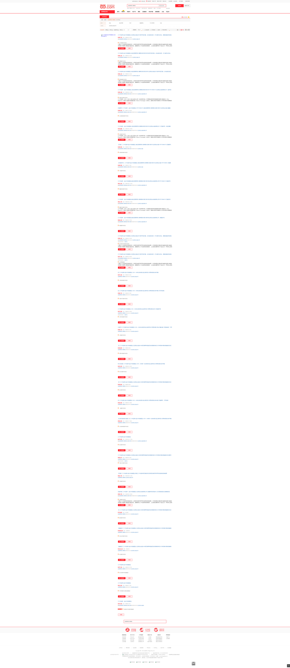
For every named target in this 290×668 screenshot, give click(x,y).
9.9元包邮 (159, 8)
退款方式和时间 (159, 641)
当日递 (149, 637)
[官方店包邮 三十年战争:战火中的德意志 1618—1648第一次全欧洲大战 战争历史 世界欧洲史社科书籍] (108, 370)
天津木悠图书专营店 (123, 316)
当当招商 (134, 647)
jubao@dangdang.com (163, 656)
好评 (110, 29)
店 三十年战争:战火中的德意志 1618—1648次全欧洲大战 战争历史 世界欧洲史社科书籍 (138, 272)
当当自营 (147, 29)
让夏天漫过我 (144, 8)
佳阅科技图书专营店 (123, 152)
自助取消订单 (141, 640)
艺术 (130, 23)
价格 (121, 29)
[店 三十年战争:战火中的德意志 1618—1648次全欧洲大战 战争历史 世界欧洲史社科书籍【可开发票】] (108, 297)
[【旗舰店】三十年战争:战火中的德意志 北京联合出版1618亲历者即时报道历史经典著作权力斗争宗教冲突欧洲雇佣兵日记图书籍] (108, 535)
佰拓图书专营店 (122, 134)
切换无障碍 (187, 1)
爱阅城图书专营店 (123, 79)
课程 (139, 11)
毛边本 (167, 11)
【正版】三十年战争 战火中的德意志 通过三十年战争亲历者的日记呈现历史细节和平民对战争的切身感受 (142, 473)
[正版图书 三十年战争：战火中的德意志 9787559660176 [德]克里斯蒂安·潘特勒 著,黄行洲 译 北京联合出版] (108, 114)
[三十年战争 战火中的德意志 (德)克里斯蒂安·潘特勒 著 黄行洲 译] (108, 60)
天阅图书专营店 (122, 481)
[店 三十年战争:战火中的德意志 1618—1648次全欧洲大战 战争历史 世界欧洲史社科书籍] (108, 279)
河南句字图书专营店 (123, 298)
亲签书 (128, 11)
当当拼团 (170, 1)
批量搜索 (185, 17)
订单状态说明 (141, 638)
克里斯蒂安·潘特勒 (123, 39)
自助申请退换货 (159, 638)
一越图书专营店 (122, 408)
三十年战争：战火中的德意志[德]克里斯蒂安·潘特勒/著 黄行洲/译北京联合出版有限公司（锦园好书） (141, 217)
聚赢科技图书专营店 (123, 189)
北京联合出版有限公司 (142, 93)
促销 (159, 29)
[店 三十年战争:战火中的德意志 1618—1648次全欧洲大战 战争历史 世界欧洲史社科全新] (108, 407)
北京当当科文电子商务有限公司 (134, 657)
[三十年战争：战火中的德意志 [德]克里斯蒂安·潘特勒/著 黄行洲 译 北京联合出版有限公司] (108, 133)
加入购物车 (121, 48)
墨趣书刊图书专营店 (123, 207)
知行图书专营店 (122, 390)
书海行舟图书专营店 (123, 463)
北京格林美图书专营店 (123, 426)
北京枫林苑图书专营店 (123, 115)
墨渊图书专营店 (122, 61)
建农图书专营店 (122, 517)
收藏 (129, 48)
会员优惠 (124, 641)
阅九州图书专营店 (123, 371)
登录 (140, 1)
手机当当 (148, 647)
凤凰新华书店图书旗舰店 (129, 609)
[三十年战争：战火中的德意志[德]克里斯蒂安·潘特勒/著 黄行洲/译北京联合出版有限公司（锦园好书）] (108, 224)
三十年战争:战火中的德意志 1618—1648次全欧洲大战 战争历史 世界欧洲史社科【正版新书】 (139, 309)
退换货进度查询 (159, 640)
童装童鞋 (157, 11)
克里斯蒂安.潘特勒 (121, 587)
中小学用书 (152, 23)
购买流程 (124, 637)
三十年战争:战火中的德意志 (124, 436)
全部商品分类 (104, 11)
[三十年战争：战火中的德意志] (108, 608)
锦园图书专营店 (122, 225)
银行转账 (132, 640)
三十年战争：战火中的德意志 (125, 601)
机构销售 (141, 647)
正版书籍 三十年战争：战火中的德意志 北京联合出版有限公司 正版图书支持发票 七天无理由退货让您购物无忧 (144, 491)
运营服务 (168, 638)
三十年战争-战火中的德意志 (124, 583)
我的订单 (154, 1)
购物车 (149, 1)
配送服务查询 (141, 637)
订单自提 (150, 640)
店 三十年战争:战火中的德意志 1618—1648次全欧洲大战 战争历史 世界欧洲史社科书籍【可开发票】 (141, 290)
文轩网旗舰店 (122, 262)
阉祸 (154, 8)
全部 (102, 19)
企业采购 (175, 1)
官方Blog (155, 647)
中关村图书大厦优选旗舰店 (124, 590)
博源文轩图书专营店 (123, 97)
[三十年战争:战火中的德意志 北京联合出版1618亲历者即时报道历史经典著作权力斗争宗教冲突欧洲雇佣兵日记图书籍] (108, 462)
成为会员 (143, 1)
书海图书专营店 (122, 499)
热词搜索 (169, 647)
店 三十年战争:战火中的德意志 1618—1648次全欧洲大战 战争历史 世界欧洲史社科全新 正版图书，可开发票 (143, 400)
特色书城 (151, 11)
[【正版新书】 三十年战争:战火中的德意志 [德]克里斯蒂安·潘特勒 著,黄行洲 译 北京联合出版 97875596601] (108, 169)
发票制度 (124, 638)
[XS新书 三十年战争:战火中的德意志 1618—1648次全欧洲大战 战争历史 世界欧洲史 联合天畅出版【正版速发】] (108, 334)
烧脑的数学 (150, 8)
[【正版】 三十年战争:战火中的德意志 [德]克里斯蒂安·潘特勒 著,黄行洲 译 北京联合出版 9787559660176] (108, 151)
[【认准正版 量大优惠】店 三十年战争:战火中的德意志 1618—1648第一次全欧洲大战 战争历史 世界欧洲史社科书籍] (108, 425)
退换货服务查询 (159, 637)
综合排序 (102, 29)
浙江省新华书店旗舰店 (123, 572)
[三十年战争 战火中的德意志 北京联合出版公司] (108, 41)
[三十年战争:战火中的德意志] (108, 443)
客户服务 (181, 1)
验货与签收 (150, 641)
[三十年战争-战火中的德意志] (108, 589)
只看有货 (153, 29)
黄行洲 (129, 93)
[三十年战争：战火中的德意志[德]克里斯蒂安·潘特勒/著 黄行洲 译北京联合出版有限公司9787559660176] (108, 188)
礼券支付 (132, 641)
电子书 (134, 11)
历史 (110, 23)
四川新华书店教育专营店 (124, 243)
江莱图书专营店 (122, 335)
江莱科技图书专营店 (123, 280)
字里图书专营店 (122, 170)
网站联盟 (128, 647)
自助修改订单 (141, 641)
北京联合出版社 (141, 605)
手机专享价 (164, 29)
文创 (163, 11)
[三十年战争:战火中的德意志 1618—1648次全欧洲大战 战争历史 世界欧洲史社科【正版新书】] (108, 315)
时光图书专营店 (122, 554)
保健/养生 (141, 23)
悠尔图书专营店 (122, 444)
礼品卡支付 (132, 638)
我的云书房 (159, 1)
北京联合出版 (140, 148)
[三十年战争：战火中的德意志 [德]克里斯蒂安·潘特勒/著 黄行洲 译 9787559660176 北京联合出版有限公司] (108, 96)
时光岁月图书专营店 (123, 536)
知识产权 (162, 647)
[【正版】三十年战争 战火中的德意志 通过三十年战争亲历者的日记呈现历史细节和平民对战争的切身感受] (108, 480)
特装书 (123, 11)
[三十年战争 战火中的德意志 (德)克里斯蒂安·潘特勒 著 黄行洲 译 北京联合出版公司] (108, 78)
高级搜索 (168, 8)
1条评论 (125, 241)
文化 (161, 23)
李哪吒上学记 (132, 8)
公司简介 (121, 647)
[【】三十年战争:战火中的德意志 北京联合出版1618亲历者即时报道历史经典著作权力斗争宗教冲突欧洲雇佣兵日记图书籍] (108, 352)
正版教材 (144, 11)
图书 (118, 11)
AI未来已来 (138, 8)
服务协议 (124, 640)
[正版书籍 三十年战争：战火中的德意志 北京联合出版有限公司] (108, 498)
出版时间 (115, 29)
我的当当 (164, 1)
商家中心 (168, 637)
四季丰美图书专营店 (123, 353)
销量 (106, 29)
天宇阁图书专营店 (123, 42)
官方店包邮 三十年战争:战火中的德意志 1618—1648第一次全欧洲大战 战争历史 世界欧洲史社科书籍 (141, 363)
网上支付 (132, 637)
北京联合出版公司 (112, 25)
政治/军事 (121, 23)
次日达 (149, 638)
